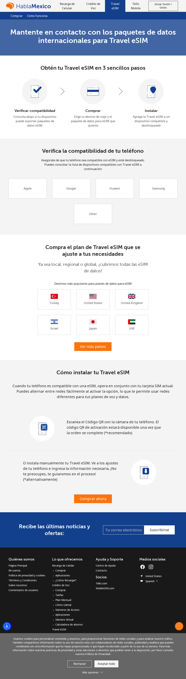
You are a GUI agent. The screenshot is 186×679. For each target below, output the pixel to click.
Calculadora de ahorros (69, 624)
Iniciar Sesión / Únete (163, 5)
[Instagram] (151, 567)
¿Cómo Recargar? (65, 580)
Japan (93, 328)
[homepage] (29, 6)
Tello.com (101, 583)
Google (71, 188)
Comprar (17, 16)
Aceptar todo (106, 664)
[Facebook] (143, 567)
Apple (28, 188)
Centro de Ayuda (106, 565)
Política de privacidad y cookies (27, 575)
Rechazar (79, 664)
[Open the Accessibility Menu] (7, 626)
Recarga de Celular (63, 565)
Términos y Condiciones (23, 580)
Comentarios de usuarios (23, 590)
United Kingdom (132, 303)
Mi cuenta (14, 570)
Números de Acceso (67, 609)
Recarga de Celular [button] (67, 6)
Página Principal (18, 565)
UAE (132, 328)
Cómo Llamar (63, 605)
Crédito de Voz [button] (93, 6)
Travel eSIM (59, 629)
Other (93, 214)
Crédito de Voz (61, 585)
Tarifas (59, 595)
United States (93, 303)
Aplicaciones (62, 575)
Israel (54, 328)
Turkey (54, 303)
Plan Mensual (63, 600)
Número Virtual (64, 619)
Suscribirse (159, 529)
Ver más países (93, 346)
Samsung (158, 188)
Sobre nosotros (18, 585)
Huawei (115, 188)
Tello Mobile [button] (136, 6)
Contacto (101, 570)
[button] (115, 6)
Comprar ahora (93, 498)
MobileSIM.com (105, 588)
